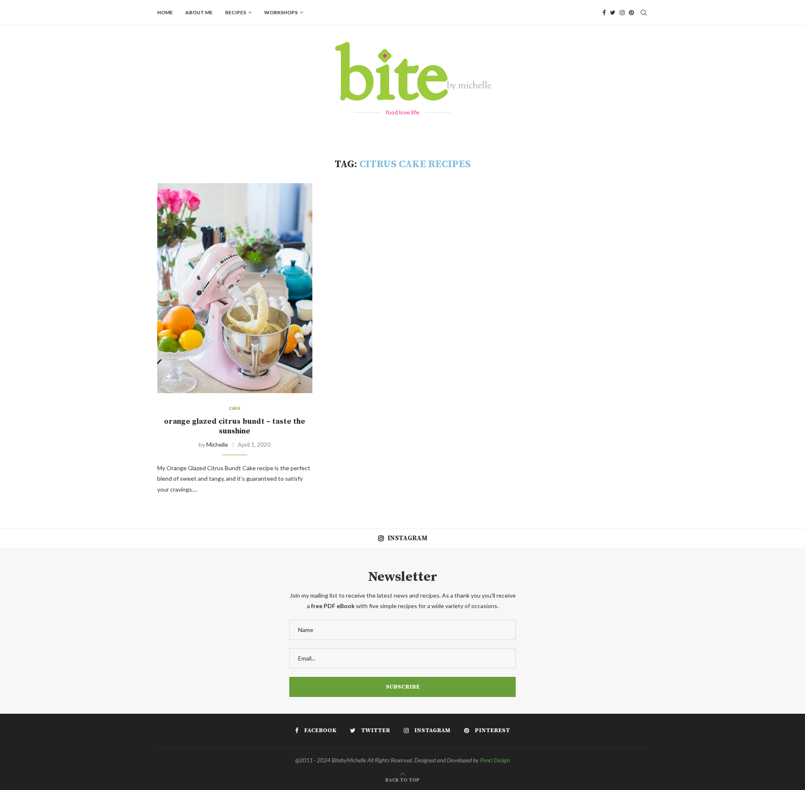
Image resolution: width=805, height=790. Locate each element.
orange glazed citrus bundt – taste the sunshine (234, 426)
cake (234, 408)
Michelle (217, 444)
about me (199, 12)
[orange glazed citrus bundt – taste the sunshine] (234, 288)
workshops (281, 12)
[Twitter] (612, 12)
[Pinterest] (631, 12)
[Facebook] (604, 12)
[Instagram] (622, 12)
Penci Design (495, 760)
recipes (235, 12)
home (165, 12)
